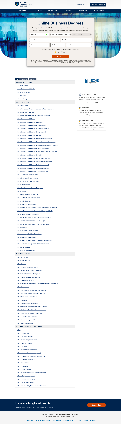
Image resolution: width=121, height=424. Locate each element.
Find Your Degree (97, 4)
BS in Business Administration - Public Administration (33, 168)
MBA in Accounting (23, 333)
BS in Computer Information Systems (28, 178)
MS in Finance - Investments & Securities (29, 270)
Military (68, 10)
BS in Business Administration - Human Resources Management (36, 142)
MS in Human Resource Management (28, 277)
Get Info (60, 57)
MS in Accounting (22, 257)
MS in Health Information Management (28, 274)
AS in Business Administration (26, 89)
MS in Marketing (22, 300)
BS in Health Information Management (28, 198)
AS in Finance (21, 95)
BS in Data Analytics (23, 184)
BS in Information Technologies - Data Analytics (31, 221)
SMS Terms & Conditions (87, 420)
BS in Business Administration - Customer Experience (33, 129)
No (58, 52)
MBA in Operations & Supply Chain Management (31, 372)
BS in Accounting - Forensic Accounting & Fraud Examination (35, 109)
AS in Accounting (22, 85)
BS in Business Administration (26, 119)
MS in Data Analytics (23, 260)
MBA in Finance (22, 346)
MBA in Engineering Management (27, 340)
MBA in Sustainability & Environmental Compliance (32, 386)
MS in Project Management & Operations (29, 320)
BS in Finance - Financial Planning (27, 194)
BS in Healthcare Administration (26, 204)
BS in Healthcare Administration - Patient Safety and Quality (35, 211)
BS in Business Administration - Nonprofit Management (33, 158)
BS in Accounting (22, 106)
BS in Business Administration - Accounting (30, 122)
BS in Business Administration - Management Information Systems (37, 152)
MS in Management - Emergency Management (31, 293)
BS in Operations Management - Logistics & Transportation (34, 240)
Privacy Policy (56, 420)
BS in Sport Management (24, 247)
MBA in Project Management (26, 376)
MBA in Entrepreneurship (24, 343)
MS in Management (23, 287)
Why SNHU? (22, 10)
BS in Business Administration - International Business (33, 148)
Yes (63, 52)
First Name (34, 40)
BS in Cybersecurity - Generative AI (28, 181)
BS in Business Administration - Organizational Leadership (34, 161)
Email (69, 45)
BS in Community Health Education (27, 175)
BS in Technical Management (26, 250)
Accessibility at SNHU (70, 420)
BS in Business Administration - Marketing (29, 155)
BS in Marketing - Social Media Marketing (29, 234)
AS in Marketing (22, 99)
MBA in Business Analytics (25, 336)
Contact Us (29, 420)
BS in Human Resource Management (28, 214)
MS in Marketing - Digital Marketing (27, 303)
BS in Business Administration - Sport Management (32, 171)
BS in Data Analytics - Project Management (30, 188)
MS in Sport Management (25, 323)
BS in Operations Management (26, 237)
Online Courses (99, 10)
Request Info (81, 4)
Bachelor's (24, 79)
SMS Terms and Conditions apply (79, 62)
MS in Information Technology (26, 280)
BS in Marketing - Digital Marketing (27, 230)
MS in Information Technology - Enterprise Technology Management (37, 283)
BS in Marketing (22, 227)
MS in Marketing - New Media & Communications (31, 310)
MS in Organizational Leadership (27, 316)
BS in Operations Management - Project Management (33, 244)
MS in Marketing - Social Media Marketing (29, 313)
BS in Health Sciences (24, 201)
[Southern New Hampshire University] (24, 4)
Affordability (38, 10)
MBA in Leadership (23, 363)
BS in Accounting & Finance (25, 112)
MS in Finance (21, 264)
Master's (32, 79)
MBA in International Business (26, 359)
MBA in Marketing (22, 366)
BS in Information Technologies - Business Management (34, 217)
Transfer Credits (52, 10)
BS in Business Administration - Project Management (33, 165)
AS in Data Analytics (23, 92)
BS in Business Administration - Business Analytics (32, 125)
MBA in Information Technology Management (31, 356)
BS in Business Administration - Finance (29, 135)
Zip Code (54, 45)
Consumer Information (42, 420)
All (17, 79)
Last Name (65, 40)
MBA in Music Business (24, 369)
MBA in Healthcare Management (27, 349)
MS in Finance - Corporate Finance (27, 267)
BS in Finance (21, 191)
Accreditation (83, 10)
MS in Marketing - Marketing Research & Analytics (32, 306)
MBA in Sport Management (25, 382)
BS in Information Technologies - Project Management (33, 224)
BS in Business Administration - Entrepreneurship (31, 132)
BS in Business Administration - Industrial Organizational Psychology (37, 145)
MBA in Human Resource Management (29, 353)
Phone (33, 45)
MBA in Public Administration (26, 379)
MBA (18, 330)
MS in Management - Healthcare (27, 297)
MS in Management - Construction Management (31, 290)
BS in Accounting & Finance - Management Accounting (33, 115)
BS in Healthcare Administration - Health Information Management (37, 207)
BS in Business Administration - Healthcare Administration (34, 138)
